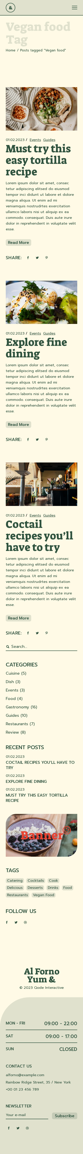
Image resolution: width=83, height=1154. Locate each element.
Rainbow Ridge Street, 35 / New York (38, 1082)
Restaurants (17, 724)
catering (15, 880)
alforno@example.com (25, 1075)
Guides (49, 140)
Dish (10, 682)
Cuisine (13, 673)
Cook (53, 880)
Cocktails (36, 880)
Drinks (53, 887)
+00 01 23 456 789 (22, 1089)
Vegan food (43, 895)
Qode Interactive (49, 987)
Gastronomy (17, 707)
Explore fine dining (36, 348)
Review (12, 732)
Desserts (35, 887)
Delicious (15, 887)
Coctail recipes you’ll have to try (39, 535)
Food (11, 699)
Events (35, 140)
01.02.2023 (15, 140)
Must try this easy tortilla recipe (38, 160)
